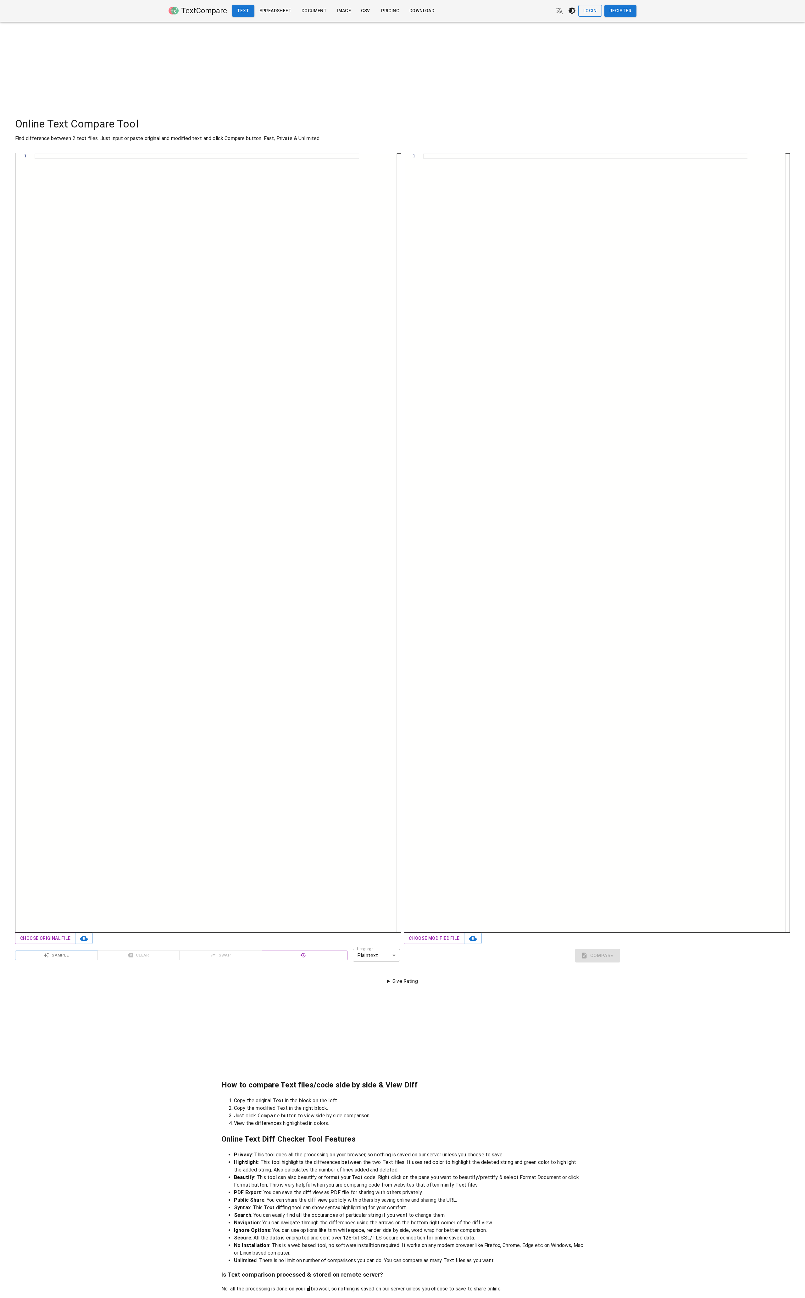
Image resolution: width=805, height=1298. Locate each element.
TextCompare (204, 10)
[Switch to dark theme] (572, 10)
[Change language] (559, 11)
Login (590, 10)
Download (421, 10)
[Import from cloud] (84, 938)
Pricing (390, 10)
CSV (365, 10)
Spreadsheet (275, 10)
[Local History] (305, 955)
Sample (60, 955)
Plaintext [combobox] (367, 955)
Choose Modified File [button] (434, 938)
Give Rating (405, 981)
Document (314, 10)
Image (344, 10)
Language (365, 949)
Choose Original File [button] (45, 938)
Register (620, 10)
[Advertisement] (402, 66)
